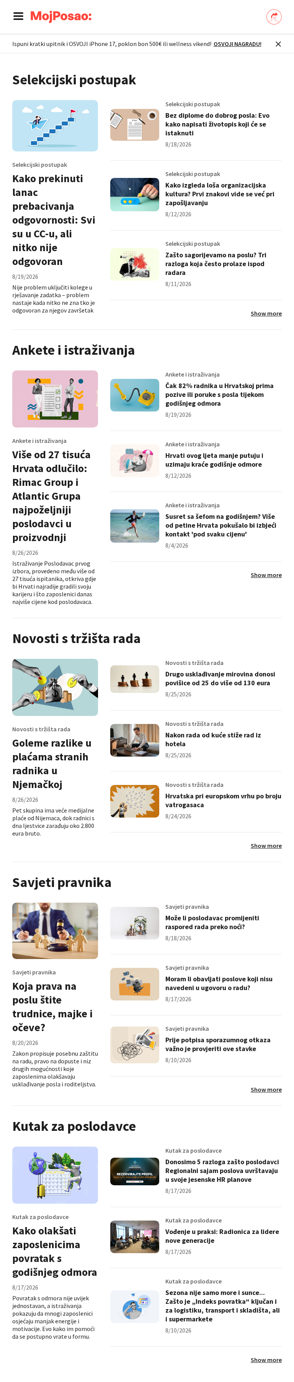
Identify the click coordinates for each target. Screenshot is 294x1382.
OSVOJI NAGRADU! (237, 44)
